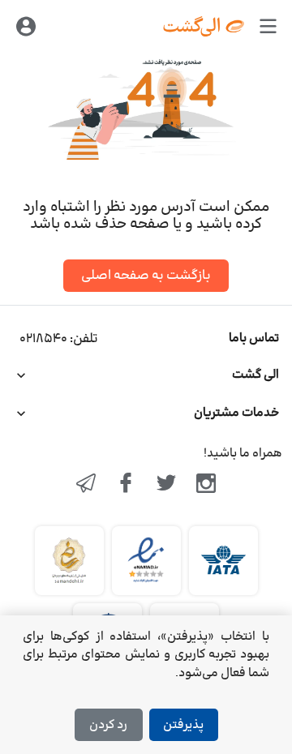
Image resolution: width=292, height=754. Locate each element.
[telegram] (86, 484)
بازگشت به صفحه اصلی (146, 275)
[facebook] (126, 484)
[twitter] (166, 484)
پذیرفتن (183, 725)
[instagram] (207, 484)
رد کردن (108, 725)
